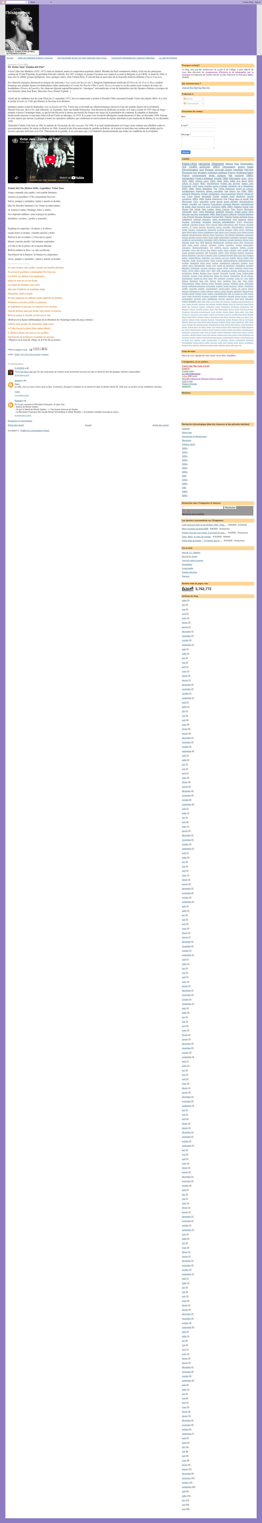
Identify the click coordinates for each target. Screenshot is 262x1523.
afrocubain (249, 284)
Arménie (240, 253)
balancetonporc (195, 330)
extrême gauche (221, 248)
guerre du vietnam (244, 189)
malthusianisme (228, 337)
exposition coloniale (189, 335)
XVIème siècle (226, 327)
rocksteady (196, 222)
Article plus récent (16, 425)
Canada (230, 240)
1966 (203, 301)
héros (204, 294)
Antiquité (185, 225)
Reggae (209, 170)
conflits (185, 289)
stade (216, 345)
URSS (250, 181)
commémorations (247, 330)
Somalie (190, 325)
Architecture (187, 273)
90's (221, 301)
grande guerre (241, 212)
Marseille (208, 243)
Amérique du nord (245, 271)
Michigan (207, 217)
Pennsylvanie (220, 320)
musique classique (210, 296)
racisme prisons (198, 343)
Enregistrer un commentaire (20, 421)
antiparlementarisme (196, 286)
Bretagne (192, 255)
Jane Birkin (249, 312)
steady (227, 345)
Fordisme (186, 276)
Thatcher (228, 217)
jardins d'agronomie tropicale (206, 337)
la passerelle (187, 568)
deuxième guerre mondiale (218, 227)
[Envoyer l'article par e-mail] (30, 350)
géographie (206, 196)
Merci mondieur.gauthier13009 (195, 529)
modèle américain (199, 167)
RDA (222, 217)
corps (202, 332)
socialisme (186, 199)
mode (189, 296)
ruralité (245, 250)
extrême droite (227, 196)
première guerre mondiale (215, 186)
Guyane (194, 276)
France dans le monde (238, 199)
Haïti (216, 232)
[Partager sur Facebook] (43, 348)
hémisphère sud (247, 335)
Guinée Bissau (228, 312)
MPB (202, 243)
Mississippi (187, 201)
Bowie (246, 304)
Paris (233, 209)
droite (193, 207)
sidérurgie (196, 345)
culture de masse (239, 289)
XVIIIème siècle (237, 284)
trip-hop (221, 299)
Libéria (205, 314)
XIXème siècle (202, 181)
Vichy (195, 201)
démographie (199, 266)
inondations (240, 266)
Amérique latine (244, 172)
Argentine (186, 194)
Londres (210, 209)
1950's (250, 191)
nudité (203, 340)
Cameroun (194, 307)
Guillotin (219, 312)
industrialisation (220, 294)
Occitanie (227, 281)
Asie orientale (210, 304)
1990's (230, 207)
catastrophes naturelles (230, 263)
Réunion (206, 235)
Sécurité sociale (202, 325)
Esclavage (186, 186)
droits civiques (217, 175)
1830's (184, 271)
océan (220, 250)
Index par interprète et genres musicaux (35, 58)
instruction (185, 337)
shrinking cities (187, 345)
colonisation (228, 167)
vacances (230, 299)
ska (238, 191)
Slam (212, 235)
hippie (192, 294)
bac (183, 330)
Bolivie (17, 354)
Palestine (186, 261)
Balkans (225, 304)
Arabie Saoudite (192, 304)
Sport (195, 212)
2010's (241, 230)
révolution (45, 354)
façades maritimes (234, 291)
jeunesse (242, 219)
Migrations (195, 194)
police (226, 250)
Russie (240, 209)
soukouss (210, 345)
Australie (219, 304)
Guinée (216, 196)
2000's (191, 181)
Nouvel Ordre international (222, 225)
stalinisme (221, 345)
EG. (208, 88)
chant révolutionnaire (221, 219)
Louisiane (227, 204)
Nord (219, 281)
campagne (249, 235)
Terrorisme (219, 235)
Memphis (201, 317)
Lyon (246, 278)
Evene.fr (185, 368)
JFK (215, 278)
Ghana (245, 240)
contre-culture (224, 289)
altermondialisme (230, 261)
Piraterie (235, 320)
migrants (237, 337)
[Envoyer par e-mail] (34, 348)
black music (205, 263)
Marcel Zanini (186, 317)
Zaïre (184, 245)
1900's (212, 214)
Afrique (229, 164)
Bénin (194, 232)
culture (185, 266)
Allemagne (234, 178)
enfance (244, 332)
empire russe (236, 332)
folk (230, 175)
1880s (203, 271)
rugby (225, 343)
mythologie (195, 268)
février (184, 622)
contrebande (194, 332)
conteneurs (186, 332)
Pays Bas (236, 281)
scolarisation (249, 343)
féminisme (240, 196)
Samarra (185, 576)
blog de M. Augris (189, 556)
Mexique (198, 217)
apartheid (220, 212)
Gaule (213, 312)
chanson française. (202, 219)
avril (184, 614)
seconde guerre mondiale (229, 170)
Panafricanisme (195, 235)
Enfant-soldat (247, 273)
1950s (201, 199)
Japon (221, 232)
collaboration (214, 194)
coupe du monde (210, 332)
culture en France (190, 183)
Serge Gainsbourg (237, 322)
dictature (202, 172)
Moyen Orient (243, 258)
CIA (189, 307)
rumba (184, 230)
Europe (202, 225)
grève (251, 212)
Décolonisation (190, 170)
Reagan (204, 284)
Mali (251, 199)
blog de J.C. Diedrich (191, 552)
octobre (185, 640)
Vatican (208, 327)
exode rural (211, 266)
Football (250, 255)
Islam (210, 278)
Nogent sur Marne (242, 317)
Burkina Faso (206, 273)
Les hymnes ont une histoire (223, 258)
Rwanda (218, 284)
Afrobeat (233, 253)
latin (229, 294)
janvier (185, 627)
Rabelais (185, 322)
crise (235, 219)
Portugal (215, 217)
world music (248, 268)
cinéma (221, 245)
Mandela (250, 314)
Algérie (208, 199)
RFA (236, 225)
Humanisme (235, 276)
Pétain (197, 284)
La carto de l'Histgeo (168, 58)
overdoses (224, 340)
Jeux (197, 243)
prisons (244, 296)
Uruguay (226, 284)
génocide (186, 214)
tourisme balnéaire (196, 253)
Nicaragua (232, 317)
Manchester (242, 314)
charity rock (232, 330)
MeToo (194, 317)
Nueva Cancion (34, 354)
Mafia (251, 278)
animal (185, 286)
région (236, 343)
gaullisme (234, 248)
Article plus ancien (161, 425)
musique (185, 222)
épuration (192, 301)
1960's (216, 167)
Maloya (185, 281)
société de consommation (192, 240)
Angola (245, 207)
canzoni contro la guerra (192, 560)
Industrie (185, 243)
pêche (225, 268)
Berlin (189, 232)
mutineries (222, 296)
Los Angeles (219, 314)
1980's (249, 175)
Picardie (228, 320)
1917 (208, 271)
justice (250, 219)
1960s (219, 181)
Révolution (186, 440)
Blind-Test (239, 304)
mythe (216, 238)
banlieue (205, 330)
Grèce (208, 225)
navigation (234, 238)
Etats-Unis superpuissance (200, 312)
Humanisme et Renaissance (194, 436)
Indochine (206, 258)
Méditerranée (218, 243)
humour (198, 294)
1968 (225, 178)
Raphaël (18, 401)
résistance (215, 207)
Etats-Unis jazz (240, 255)
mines (193, 250)
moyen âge (205, 250)
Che (251, 307)
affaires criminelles (214, 191)
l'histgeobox (18, 12)
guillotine (213, 335)
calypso (215, 263)
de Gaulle (186, 207)
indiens (211, 294)
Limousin (221, 278)
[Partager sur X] (40, 348)
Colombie (194, 225)
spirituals (238, 268)
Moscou (207, 317)
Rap (236, 164)
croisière (220, 332)
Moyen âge (187, 432)
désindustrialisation (200, 248)
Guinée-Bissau (195, 258)
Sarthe (228, 322)
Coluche (192, 309)
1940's (213, 181)
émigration (208, 240)
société (218, 178)
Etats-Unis (189, 163)
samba (250, 238)
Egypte (230, 255)
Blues (202, 183)
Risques (242, 225)
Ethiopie (190, 217)
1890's (195, 199)
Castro (217, 307)
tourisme (206, 204)
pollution (233, 250)
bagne (187, 330)
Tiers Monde (229, 235)
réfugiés (230, 343)
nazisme (239, 175)
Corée (212, 309)
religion (185, 204)
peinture (232, 340)
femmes (240, 194)
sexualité (193, 204)
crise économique (228, 194)
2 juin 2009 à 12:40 (22, 395)
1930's (244, 178)
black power (193, 245)
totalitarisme (212, 299)
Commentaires (192, 103)
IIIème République (204, 189)
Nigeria (213, 281)
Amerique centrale (229, 271)
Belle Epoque (222, 214)
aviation (219, 286)
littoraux (219, 337)
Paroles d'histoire (189, 384)
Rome (211, 284)
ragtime (207, 343)
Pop (215, 189)
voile (232, 345)
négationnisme (212, 340)
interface (193, 337)
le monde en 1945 (239, 294)
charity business (230, 286)
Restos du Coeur (195, 322)
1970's (250, 178)
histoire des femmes (230, 183)
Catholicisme (225, 307)
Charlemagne (245, 307)
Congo (190, 196)
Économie (213, 253)
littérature (186, 268)
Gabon (185, 258)
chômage (213, 245)
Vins (213, 327)
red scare (213, 343)
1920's (185, 189)
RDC (241, 243)
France (186, 175)
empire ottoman (206, 291)
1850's (216, 240)
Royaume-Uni (189, 172)
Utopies (184, 327)
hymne (205, 238)
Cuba (26, 354)
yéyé (237, 299)
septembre (186, 645)
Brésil (244, 181)
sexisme (191, 230)
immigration (188, 178)
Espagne (238, 240)
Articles (189, 99)
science (241, 343)
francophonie (247, 291)
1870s (190, 271)
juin (183, 605)
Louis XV (239, 278)
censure (203, 245)
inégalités (186, 250)
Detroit (197, 196)
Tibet (222, 325)
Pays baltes (248, 281)
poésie (219, 268)
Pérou (235, 243)
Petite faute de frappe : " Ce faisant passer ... (202, 540)
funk (226, 191)
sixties (231, 268)
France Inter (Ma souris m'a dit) (195, 366)
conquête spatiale (197, 289)
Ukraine (237, 325)
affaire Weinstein (247, 327)
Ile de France (247, 276)
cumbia (239, 245)
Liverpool (230, 278)
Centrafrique (235, 307)
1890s (223, 207)
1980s (232, 181)
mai (183, 609)
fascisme (201, 207)
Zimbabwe (239, 235)
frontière (185, 294)
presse (238, 296)
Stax (194, 325)
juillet (184, 600)
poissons (212, 268)
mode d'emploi (245, 337)
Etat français (244, 309)
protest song (247, 183)
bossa (250, 217)
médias (214, 250)
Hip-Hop (248, 170)
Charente (208, 255)
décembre (186, 631)
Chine (215, 255)
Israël (192, 243)
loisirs (210, 238)
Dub (191, 209)
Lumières (235, 314)
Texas (212, 261)
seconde (197, 299)
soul (201, 170)
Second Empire (203, 261)
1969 (208, 301)
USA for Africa (230, 325)
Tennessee (248, 243)
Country (216, 273)
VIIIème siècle (193, 327)
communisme (199, 175)
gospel (219, 201)
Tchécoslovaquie (214, 325)
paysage (204, 268)
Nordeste (229, 243)
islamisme (249, 227)
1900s (235, 230)
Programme (249, 320)
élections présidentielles (224, 222)
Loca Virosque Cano (232, 232)
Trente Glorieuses (226, 189)
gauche (250, 196)
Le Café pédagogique (191, 374)
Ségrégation (246, 164)
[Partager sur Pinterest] (45, 348)
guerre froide (245, 167)
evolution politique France (222, 172)
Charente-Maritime (245, 214)
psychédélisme (187, 343)
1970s (184, 181)
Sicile (247, 322)
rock (184, 167)
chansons (229, 212)
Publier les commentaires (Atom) (34, 430)
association (210, 286)
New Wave (224, 317)
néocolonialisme (246, 201)
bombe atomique (240, 217)
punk (208, 207)
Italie (204, 209)
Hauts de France (221, 276)
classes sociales (188, 238)
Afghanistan (248, 222)
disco (191, 266)
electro (199, 238)
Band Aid (232, 304)
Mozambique (215, 317)
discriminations (238, 227)
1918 (227, 253)
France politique (204, 178)
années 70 (186, 227)
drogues (185, 291)
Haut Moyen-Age (205, 276)
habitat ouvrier (222, 335)
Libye (201, 314)
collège (240, 286)
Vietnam (204, 194)
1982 (219, 271)
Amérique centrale (237, 301)
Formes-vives (188, 371)
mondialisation (188, 191)
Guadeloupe (208, 232)
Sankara (222, 322)
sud (199, 204)
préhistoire (249, 340)
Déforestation (223, 309)
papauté (230, 296)
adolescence (236, 327)
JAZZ (194, 186)
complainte (248, 286)
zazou (236, 345)
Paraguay (211, 320)
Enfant (237, 309)
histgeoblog (187, 564)
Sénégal (249, 225)
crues (251, 263)
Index (251, 240)
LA (189, 314)
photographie (240, 340)
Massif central (247, 232)
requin (250, 296)
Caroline (202, 307)
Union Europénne (247, 325)
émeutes (228, 230)
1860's (221, 253)
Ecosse (231, 309)
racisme (204, 163)
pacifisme (243, 238)
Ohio (251, 258)
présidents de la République (240, 186)
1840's (239, 222)
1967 (214, 271)
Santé (193, 261)
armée (212, 201)
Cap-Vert (200, 255)
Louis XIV (227, 314)
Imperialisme (187, 278)
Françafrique (216, 204)
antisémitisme (213, 183)
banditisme (194, 263)
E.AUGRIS (19, 368)
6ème (217, 301)
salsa (251, 250)
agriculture (204, 201)
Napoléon (194, 281)
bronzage (217, 330)
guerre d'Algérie (231, 201)
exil (211, 248)
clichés (238, 330)
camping (224, 330)
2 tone (212, 301)
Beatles (196, 273)
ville (206, 253)
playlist (232, 191)
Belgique (223, 240)
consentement (211, 289)
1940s (191, 189)
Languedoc (194, 314)
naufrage (197, 340)
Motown (185, 235)
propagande (204, 214)
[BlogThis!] (37, 348)
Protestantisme (188, 284)
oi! (219, 340)
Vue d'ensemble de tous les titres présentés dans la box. (82, 58)
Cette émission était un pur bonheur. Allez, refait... (204, 525)
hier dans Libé (26, 372)
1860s (199, 301)
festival (198, 335)
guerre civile (206, 335)
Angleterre (200, 191)
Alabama (238, 207)
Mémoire (236, 204)
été (240, 345)
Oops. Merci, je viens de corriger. (196, 537)
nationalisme (224, 238)
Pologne (242, 320)
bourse (210, 330)
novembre (186, 636)
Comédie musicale (202, 309)
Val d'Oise (202, 327)
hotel (240, 335)
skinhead (203, 345)
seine (204, 299)
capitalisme (187, 219)
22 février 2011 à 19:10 (23, 415)
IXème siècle (239, 312)
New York (203, 281)
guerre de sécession (226, 266)
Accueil (10, 58)
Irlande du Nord (200, 278)
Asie (238, 181)
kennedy (249, 266)
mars (184, 618)
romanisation (187, 299)
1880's (197, 271)
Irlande (197, 209)
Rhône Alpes (206, 322)
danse (250, 289)
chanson (218, 163)
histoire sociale (246, 248)
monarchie (196, 296)
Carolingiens (210, 307)
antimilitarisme (247, 204)
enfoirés (250, 332)
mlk (198, 250)
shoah (184, 253)
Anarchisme (217, 199)
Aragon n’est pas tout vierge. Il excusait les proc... (204, 533)
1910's (226, 181)
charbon (244, 263)
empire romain (220, 291)
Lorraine (211, 314)
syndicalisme (201, 230)
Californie (232, 214)
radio (239, 250)
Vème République (207, 212)
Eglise (200, 232)
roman (220, 343)
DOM (216, 309)
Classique (185, 309)
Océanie (192, 320)
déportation (227, 332)
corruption (230, 245)
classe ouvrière (199, 227)
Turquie (219, 261)
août (184, 649)
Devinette (224, 273)
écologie (220, 230)
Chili (21, 354)
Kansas (184, 314)
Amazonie (226, 301)
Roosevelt (215, 322)
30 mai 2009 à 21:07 (22, 375)
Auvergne (249, 253)
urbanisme (211, 230)
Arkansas (201, 304)
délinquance (194, 291)
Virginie (218, 327)
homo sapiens (233, 335)
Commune (222, 255)
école (242, 299)
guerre (200, 186)
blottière (18, 380)
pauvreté (194, 214)
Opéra (197, 320)
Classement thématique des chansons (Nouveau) (133, 58)
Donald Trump (235, 273)
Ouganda (203, 320)
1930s (244, 191)
